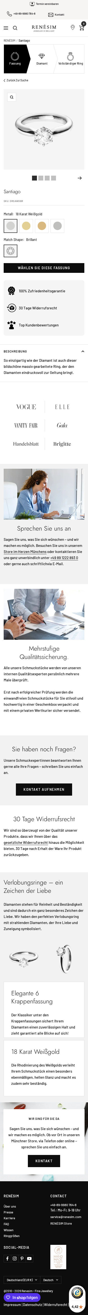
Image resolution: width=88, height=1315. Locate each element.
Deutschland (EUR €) (20, 1280)
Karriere (9, 1218)
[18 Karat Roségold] (42, 226)
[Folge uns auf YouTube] (29, 1258)
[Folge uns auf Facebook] (7, 1258)
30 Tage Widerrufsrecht (38, 308)
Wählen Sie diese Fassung (44, 268)
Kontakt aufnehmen (44, 789)
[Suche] (15, 28)
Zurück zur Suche (17, 80)
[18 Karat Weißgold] (10, 226)
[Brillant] (10, 251)
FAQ (6, 1224)
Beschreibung (15, 351)
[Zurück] (8, 178)
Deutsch (48, 1280)
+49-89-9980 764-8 (24, 13)
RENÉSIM (9, 40)
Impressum (12, 1305)
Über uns (10, 1206)
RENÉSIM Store (61, 1223)
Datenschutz (32, 1305)
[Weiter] (79, 178)
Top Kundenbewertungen (39, 325)
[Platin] (57, 226)
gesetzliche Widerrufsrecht (26, 842)
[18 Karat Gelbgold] (26, 226)
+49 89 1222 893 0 (64, 557)
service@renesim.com (65, 1217)
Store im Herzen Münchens (25, 551)
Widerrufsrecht (55, 1305)
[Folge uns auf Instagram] (14, 1258)
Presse (8, 1212)
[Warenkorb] (81, 28)
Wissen (8, 1230)
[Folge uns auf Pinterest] (22, 1258)
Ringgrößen (12, 1236)
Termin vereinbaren (47, 3)
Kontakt (59, 14)
